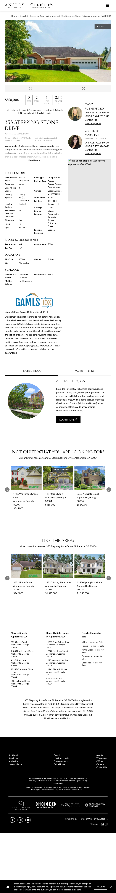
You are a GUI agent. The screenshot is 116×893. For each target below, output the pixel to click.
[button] (89, 180)
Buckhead (13, 755)
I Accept (100, 886)
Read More (34, 160)
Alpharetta (15, 140)
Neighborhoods (61, 758)
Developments (61, 761)
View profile (93, 123)
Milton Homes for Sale (92, 642)
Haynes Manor (15, 764)
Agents (99, 755)
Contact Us (101, 767)
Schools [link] (59, 110)
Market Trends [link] (44, 113)
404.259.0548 (102, 116)
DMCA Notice (101, 818)
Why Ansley (102, 758)
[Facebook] (12, 821)
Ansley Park (14, 761)
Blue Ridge (13, 758)
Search (57, 755)
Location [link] (48, 110)
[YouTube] (28, 821)
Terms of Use (86, 818)
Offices (99, 761)
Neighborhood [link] (27, 113)
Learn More (67, 419)
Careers (100, 764)
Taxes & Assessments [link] (31, 110)
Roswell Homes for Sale (93, 646)
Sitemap (94, 824)
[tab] (31, 371)
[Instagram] (20, 821)
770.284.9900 (101, 112)
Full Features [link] (12, 110)
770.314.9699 (102, 146)
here (79, 889)
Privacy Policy (70, 818)
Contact (91, 119)
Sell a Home (59, 764)
